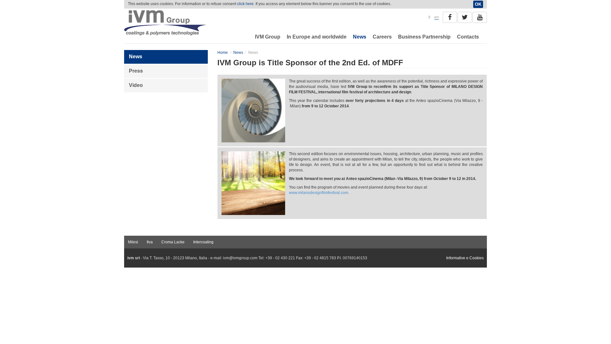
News (359, 36)
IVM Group (267, 36)
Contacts (468, 36)
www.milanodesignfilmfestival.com (318, 192)
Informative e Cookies (465, 258)
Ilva (150, 242)
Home (222, 52)
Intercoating (203, 242)
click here (245, 4)
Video (136, 85)
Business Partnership (424, 36)
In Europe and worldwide (317, 36)
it (429, 17)
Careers (382, 36)
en (436, 17)
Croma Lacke (173, 242)
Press (136, 71)
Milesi (133, 242)
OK (478, 4)
